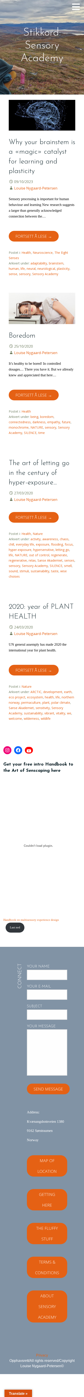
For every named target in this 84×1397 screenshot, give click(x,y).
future (66, 422)
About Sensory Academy (47, 1306)
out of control (39, 555)
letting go (62, 550)
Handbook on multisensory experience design (31, 919)
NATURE (36, 427)
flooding (57, 544)
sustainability (40, 571)
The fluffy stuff (47, 1234)
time (41, 433)
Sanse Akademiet (49, 560)
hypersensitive (43, 550)
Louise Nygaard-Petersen (35, 188)
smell (68, 566)
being (34, 417)
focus (69, 544)
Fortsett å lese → (33, 236)
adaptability (38, 263)
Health (26, 252)
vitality (60, 713)
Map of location (47, 1166)
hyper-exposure (20, 550)
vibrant (49, 713)
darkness (38, 422)
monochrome (19, 427)
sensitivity (43, 708)
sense (13, 274)
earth (68, 692)
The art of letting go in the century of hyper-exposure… (39, 473)
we (69, 713)
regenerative (18, 560)
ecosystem (35, 697)
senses (69, 560)
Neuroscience (43, 252)
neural (31, 268)
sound (13, 571)
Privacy (42, 1355)
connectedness (20, 422)
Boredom (22, 336)
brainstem (56, 263)
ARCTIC (35, 692)
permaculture (31, 702)
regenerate (59, 555)
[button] (77, 6)
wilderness (31, 718)
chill (11, 544)
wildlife (46, 718)
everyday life (25, 544)
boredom (47, 417)
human (14, 268)
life (23, 268)
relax (32, 560)
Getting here (47, 1200)
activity (35, 539)
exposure (42, 544)
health (49, 697)
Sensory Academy (45, 274)
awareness (50, 539)
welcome (15, 718)
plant (46, 702)
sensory (24, 274)
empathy (53, 422)
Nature (38, 534)
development (52, 692)
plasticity (63, 268)
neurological (46, 268)
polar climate (60, 702)
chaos (64, 539)
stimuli (24, 571)
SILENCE (30, 433)
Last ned (15, 927)
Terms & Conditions (47, 1267)
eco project (17, 697)
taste (54, 571)
